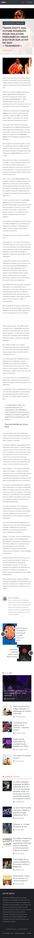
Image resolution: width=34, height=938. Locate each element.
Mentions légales (20, 933)
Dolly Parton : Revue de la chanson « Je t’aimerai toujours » (21, 878)
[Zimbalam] (3, 2)
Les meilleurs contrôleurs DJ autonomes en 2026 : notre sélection (15, 693)
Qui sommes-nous (8, 933)
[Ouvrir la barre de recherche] (22, 2)
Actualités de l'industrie (14, 23)
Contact (29, 933)
